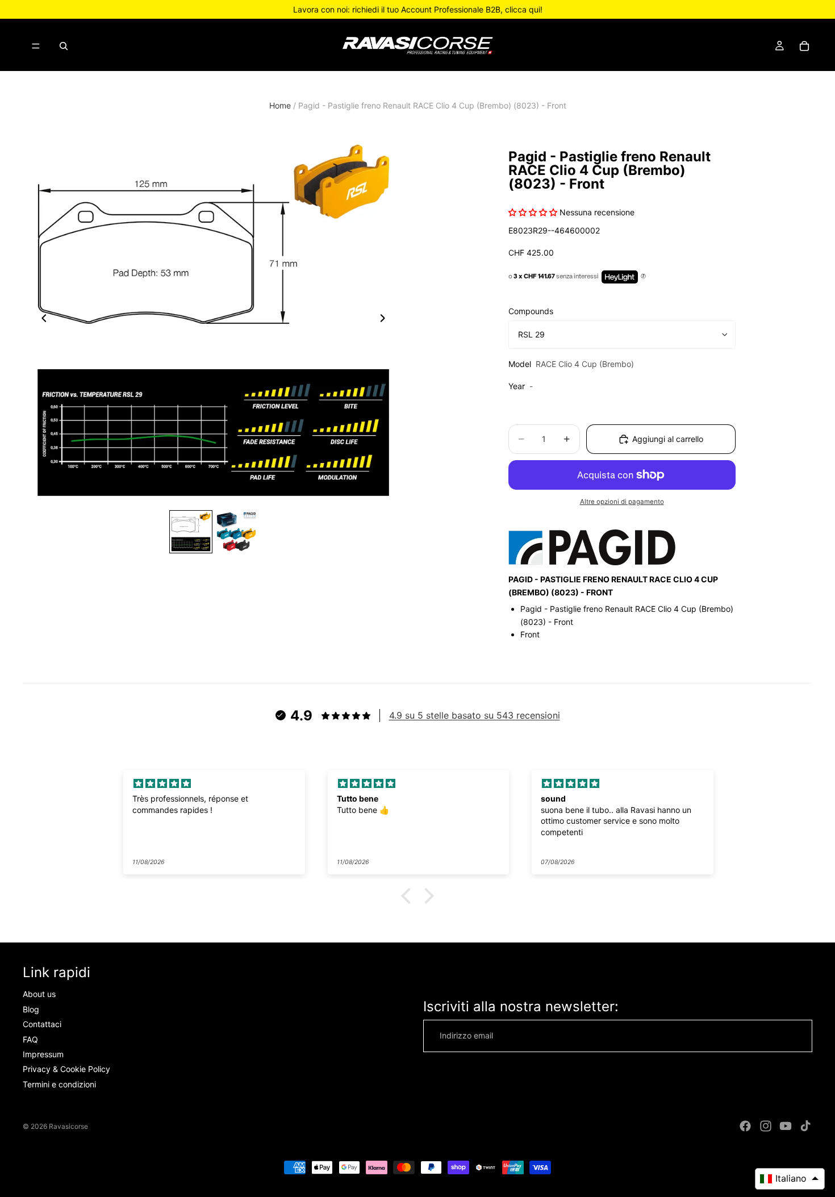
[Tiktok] (805, 1126)
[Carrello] (804, 46)
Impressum (43, 1054)
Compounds (530, 311)
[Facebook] (745, 1126)
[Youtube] (785, 1126)
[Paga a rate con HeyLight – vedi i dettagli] (643, 276)
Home (280, 105)
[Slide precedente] (40, 319)
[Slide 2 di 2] (236, 531)
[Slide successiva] (385, 319)
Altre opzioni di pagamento (622, 502)
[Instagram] (766, 1126)
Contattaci (42, 1024)
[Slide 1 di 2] (190, 531)
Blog (31, 1009)
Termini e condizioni (59, 1084)
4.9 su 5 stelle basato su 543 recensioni (474, 715)
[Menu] (36, 46)
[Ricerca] (63, 46)
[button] (409, 896)
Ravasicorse (68, 1126)
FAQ (30, 1039)
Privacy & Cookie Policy (66, 1069)
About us (39, 994)
